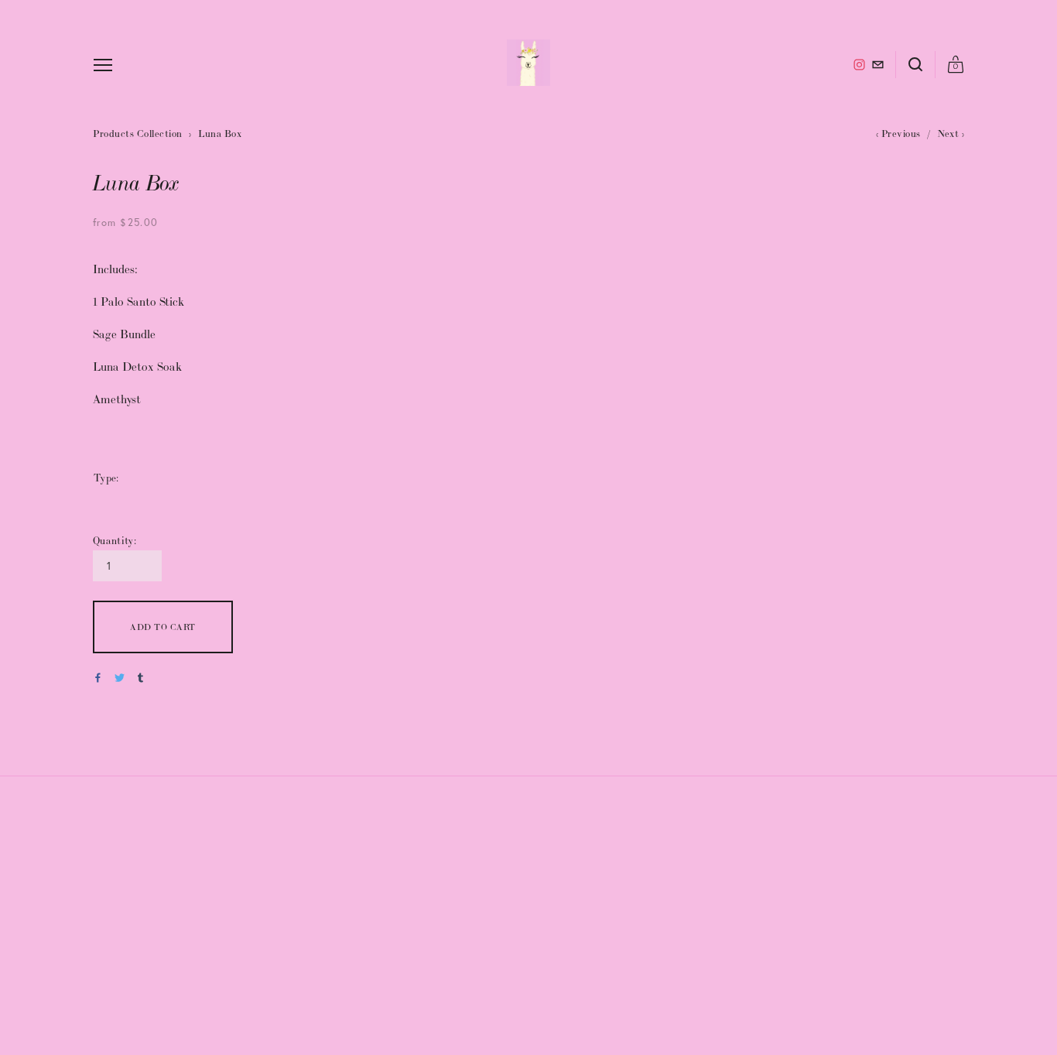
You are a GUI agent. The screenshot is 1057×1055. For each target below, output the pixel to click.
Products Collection (138, 133)
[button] (163, 627)
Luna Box (219, 133)
